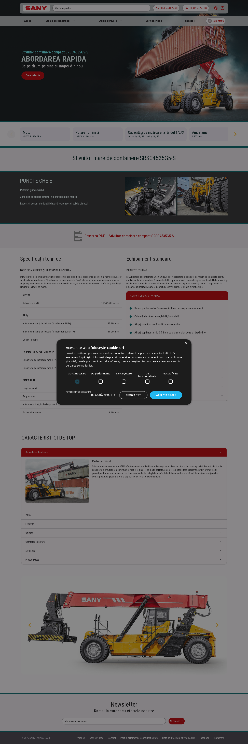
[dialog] (124, 372)
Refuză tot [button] (133, 395)
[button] (103, 395)
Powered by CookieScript (78, 392)
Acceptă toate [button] (166, 395)
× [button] (186, 343)
